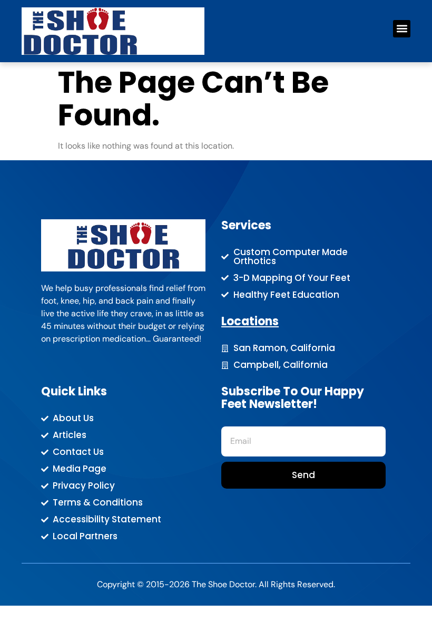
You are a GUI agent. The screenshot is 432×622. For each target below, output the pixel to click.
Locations (250, 321)
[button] (401, 28)
